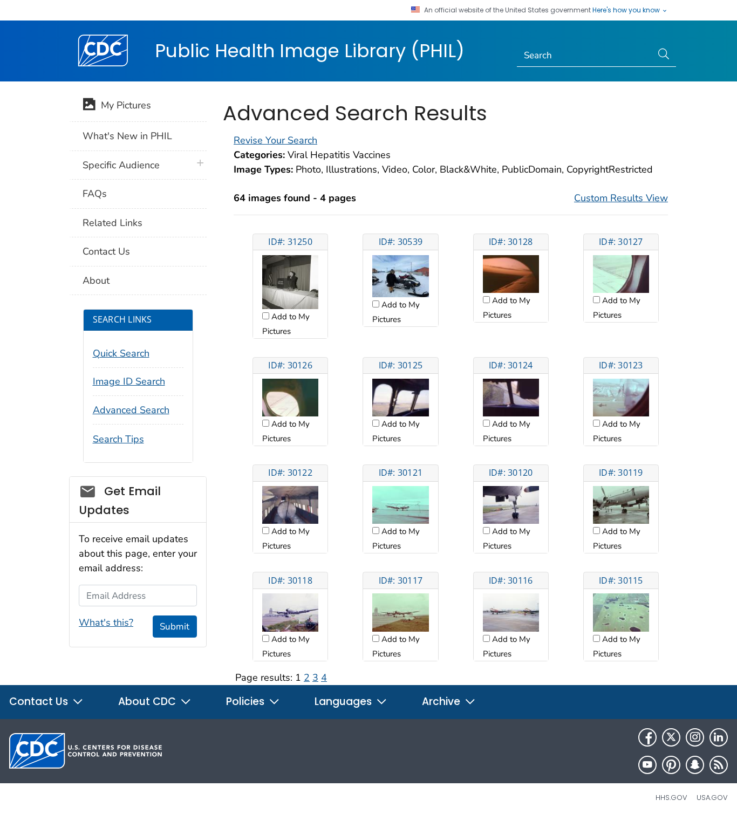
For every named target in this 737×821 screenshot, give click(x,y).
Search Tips (118, 439)
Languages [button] (344, 701)
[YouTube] (647, 765)
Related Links (112, 222)
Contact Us (106, 251)
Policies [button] (246, 701)
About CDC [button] (148, 701)
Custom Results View (621, 197)
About (96, 280)
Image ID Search (129, 381)
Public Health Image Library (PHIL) (310, 51)
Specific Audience (121, 165)
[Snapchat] (695, 765)
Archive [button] (442, 701)
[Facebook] (647, 737)
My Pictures (123, 105)
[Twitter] (671, 737)
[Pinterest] (671, 765)
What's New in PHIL (127, 135)
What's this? (106, 622)
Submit (174, 626)
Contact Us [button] (40, 701)
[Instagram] (695, 737)
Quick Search (121, 353)
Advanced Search (131, 409)
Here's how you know (626, 10)
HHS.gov (671, 797)
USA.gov (712, 797)
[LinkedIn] (718, 737)
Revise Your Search (275, 140)
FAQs (95, 193)
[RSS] (718, 765)
